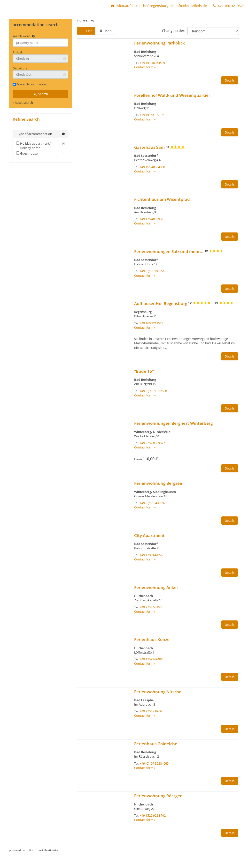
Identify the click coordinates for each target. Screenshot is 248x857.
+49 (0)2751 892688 (153, 391)
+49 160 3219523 (231, 5)
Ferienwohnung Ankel (156, 587)
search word (22, 36)
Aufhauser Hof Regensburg (161, 303)
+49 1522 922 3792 (153, 815)
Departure (20, 68)
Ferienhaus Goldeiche (155, 743)
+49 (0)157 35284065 (154, 763)
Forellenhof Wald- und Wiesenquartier (172, 95)
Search (43, 94)
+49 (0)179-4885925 (153, 503)
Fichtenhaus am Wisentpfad (162, 199)
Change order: (173, 30)
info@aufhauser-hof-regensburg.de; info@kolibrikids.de (161, 5)
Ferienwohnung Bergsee (158, 483)
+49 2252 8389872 (152, 443)
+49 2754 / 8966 (151, 711)
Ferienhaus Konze (152, 639)
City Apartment (149, 535)
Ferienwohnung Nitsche (157, 691)
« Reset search (23, 102)
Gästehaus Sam (150, 147)
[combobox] (40, 42)
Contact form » (144, 67)
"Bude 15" (144, 371)
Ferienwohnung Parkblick (159, 43)
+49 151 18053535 (152, 62)
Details (229, 80)
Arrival (17, 52)
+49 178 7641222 (151, 555)
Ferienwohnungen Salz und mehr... (169, 251)
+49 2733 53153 (151, 607)
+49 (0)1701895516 (153, 271)
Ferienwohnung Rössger (158, 795)
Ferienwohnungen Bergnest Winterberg (173, 423)
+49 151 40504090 (152, 167)
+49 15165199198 (152, 114)
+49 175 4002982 (151, 219)
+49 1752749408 (151, 659)
